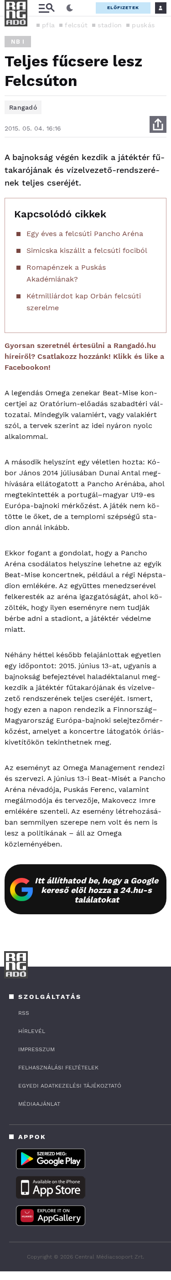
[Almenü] (46, 8)
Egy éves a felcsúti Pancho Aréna (84, 233)
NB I (18, 41)
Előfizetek (123, 7)
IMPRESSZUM (36, 1049)
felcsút (76, 25)
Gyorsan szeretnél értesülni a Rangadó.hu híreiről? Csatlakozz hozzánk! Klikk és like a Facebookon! (84, 356)
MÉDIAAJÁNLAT (39, 1104)
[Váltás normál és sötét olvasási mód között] (69, 8)
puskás (143, 25)
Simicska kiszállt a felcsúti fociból (86, 250)
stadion (110, 25)
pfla (48, 25)
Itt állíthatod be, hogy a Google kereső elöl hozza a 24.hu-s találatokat (96, 890)
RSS (23, 1013)
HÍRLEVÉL (31, 1031)
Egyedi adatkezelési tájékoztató (69, 1086)
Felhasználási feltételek (58, 1067)
